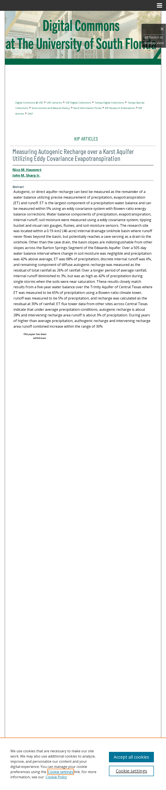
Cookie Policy (56, 777)
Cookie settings (60, 771)
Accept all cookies (131, 757)
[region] (83, 764)
